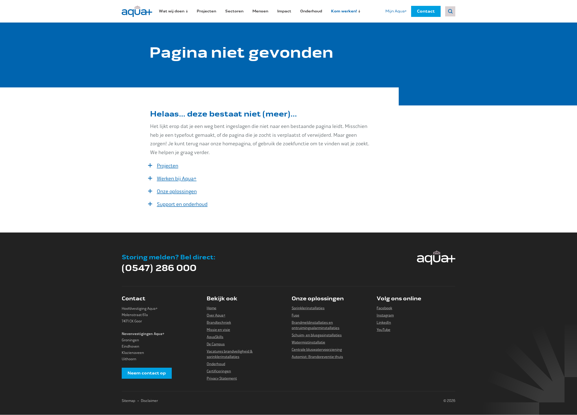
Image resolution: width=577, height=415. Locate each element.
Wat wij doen (171, 11)
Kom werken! (344, 11)
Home (211, 308)
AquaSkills (215, 337)
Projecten (206, 11)
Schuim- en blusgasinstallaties (317, 335)
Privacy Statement (222, 378)
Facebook (384, 308)
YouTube (383, 330)
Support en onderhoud (182, 204)
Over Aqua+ (216, 315)
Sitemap (128, 401)
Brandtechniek (219, 322)
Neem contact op (147, 373)
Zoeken (450, 11)
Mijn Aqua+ (396, 11)
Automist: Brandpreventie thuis (317, 357)
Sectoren (234, 11)
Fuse (295, 315)
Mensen (260, 11)
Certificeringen (219, 371)
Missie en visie (218, 330)
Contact (426, 11)
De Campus (216, 344)
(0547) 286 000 (168, 263)
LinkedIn (384, 322)
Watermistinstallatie (308, 342)
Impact (284, 11)
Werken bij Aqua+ (177, 179)
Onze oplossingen (177, 191)
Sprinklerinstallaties (308, 308)
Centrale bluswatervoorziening (317, 349)
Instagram (385, 315)
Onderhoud (311, 11)
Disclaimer (149, 401)
